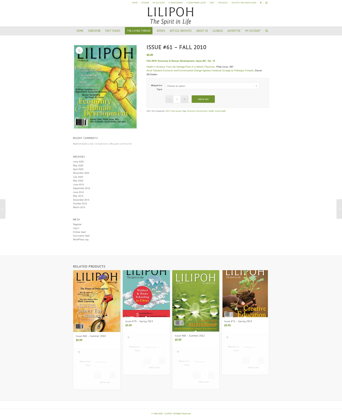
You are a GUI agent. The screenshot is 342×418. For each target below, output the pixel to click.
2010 (168, 110)
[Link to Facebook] (260, 2)
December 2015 (81, 199)
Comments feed (81, 235)
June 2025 (78, 161)
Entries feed (79, 232)
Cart (211, 2)
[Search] (265, 30)
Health (211, 110)
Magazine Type (156, 87)
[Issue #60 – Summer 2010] (3, 209)
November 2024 (81, 172)
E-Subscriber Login (196, 2)
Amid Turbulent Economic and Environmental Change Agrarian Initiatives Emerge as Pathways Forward (200, 70)
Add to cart (203, 98)
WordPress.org (80, 239)
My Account (159, 2)
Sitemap (145, 2)
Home (135, 2)
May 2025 (78, 165)
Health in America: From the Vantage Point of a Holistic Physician (181, 66)
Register (77, 224)
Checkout (223, 2)
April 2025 (78, 169)
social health (220, 110)
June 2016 (78, 192)
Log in (76, 228)
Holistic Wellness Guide (244, 2)
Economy (191, 110)
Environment (201, 110)
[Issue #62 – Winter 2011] (339, 209)
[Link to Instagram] (266, 2)
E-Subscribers (176, 2)
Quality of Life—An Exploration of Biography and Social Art (107, 143)
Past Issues (176, 110)
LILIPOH (168, 413)
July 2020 (78, 176)
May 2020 (78, 180)
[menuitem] (134, 3)
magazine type (184, 363)
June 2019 (78, 184)
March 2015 (79, 207)
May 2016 (78, 195)
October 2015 (80, 203)
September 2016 (81, 188)
